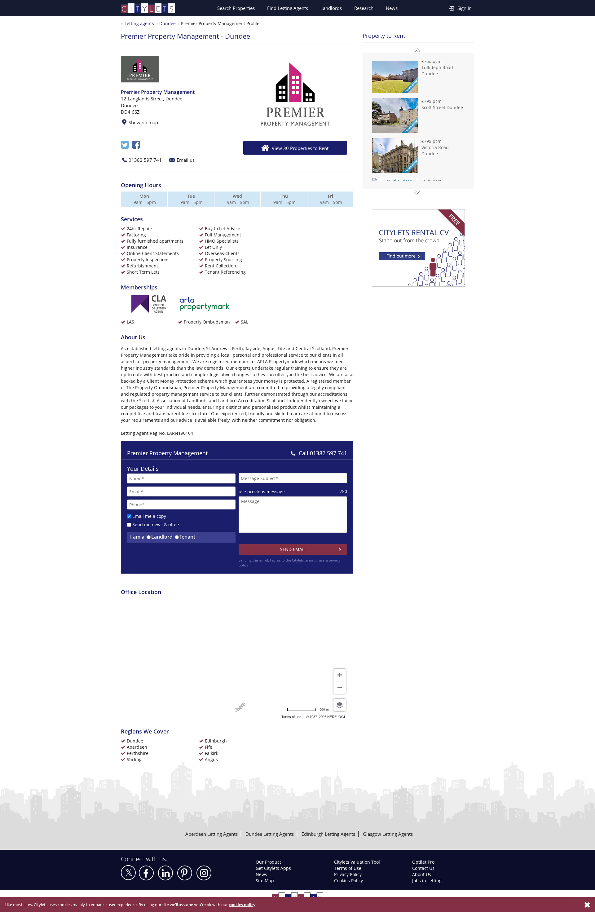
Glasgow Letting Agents (388, 834)
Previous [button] (416, 50)
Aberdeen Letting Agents (211, 834)
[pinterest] (184, 873)
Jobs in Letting (427, 880)
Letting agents (139, 23)
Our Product (268, 862)
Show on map (143, 122)
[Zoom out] (339, 687)
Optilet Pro (423, 862)
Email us (186, 160)
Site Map (265, 880)
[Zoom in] (339, 675)
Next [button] (416, 192)
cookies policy (242, 904)
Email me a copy (149, 516)
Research (363, 8)
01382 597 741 (145, 160)
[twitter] (128, 872)
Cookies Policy (348, 880)
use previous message (262, 492)
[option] (295, 94)
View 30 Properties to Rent (300, 148)
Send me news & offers (156, 524)
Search (236, 8)
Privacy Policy (348, 874)
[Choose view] (339, 705)
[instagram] (203, 873)
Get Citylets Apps (273, 868)
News (392, 8)
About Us (421, 874)
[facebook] (146, 873)
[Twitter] (125, 146)
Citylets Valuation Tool (357, 862)
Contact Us (423, 868)
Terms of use (291, 717)
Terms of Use (347, 868)
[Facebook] (136, 146)
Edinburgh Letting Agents (328, 834)
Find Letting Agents (287, 8)
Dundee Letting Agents (269, 834)
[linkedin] (165, 873)
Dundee (167, 23)
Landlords (331, 8)
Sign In (464, 8)
